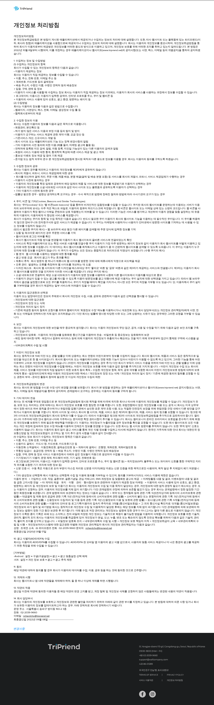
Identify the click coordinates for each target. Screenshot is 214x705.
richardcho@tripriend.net (98, 528)
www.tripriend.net (112, 50)
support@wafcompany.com (153, 659)
